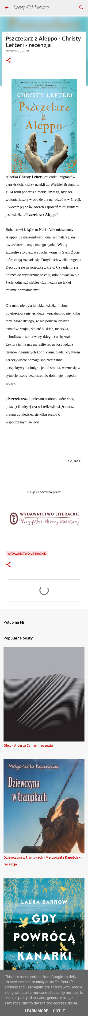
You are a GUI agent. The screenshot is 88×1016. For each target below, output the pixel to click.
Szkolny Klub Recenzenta (31, 7)
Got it (59, 1011)
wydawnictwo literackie (27, 553)
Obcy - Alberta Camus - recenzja (28, 745)
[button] (8, 60)
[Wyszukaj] (81, 7)
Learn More (36, 1011)
